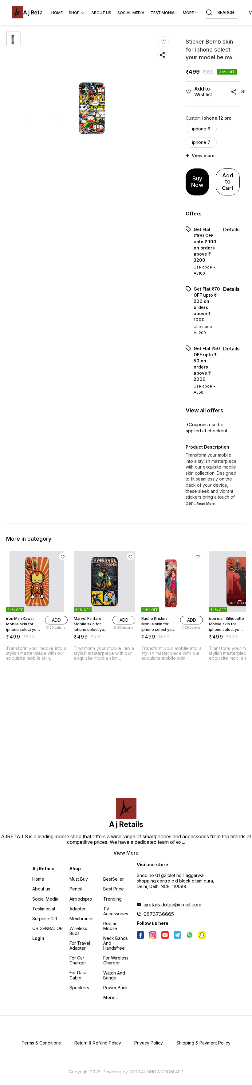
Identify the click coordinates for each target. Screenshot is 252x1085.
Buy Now (197, 181)
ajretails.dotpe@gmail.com (172, 904)
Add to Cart (228, 181)
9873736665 (159, 914)
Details (231, 229)
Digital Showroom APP (156, 1071)
